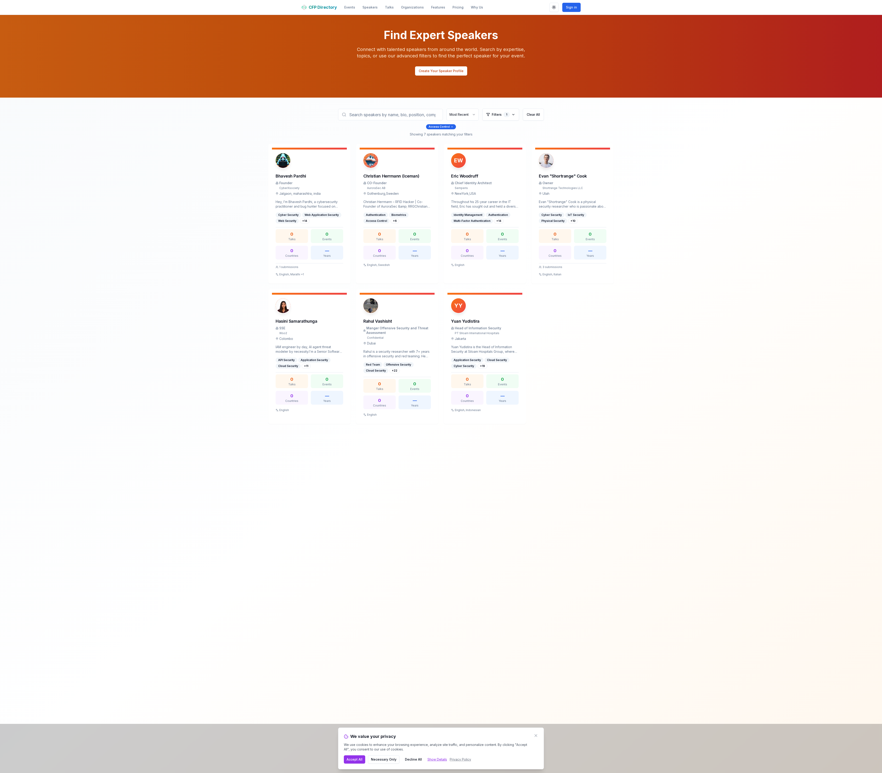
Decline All (413, 759)
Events (349, 7)
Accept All (354, 759)
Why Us (477, 7)
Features (438, 7)
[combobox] (463, 115)
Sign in (571, 7)
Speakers (370, 7)
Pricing (458, 7)
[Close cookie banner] (536, 735)
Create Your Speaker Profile (441, 71)
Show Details (437, 759)
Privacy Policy (460, 759)
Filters (499, 114)
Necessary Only (383, 759)
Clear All (533, 114)
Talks (389, 7)
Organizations (412, 7)
